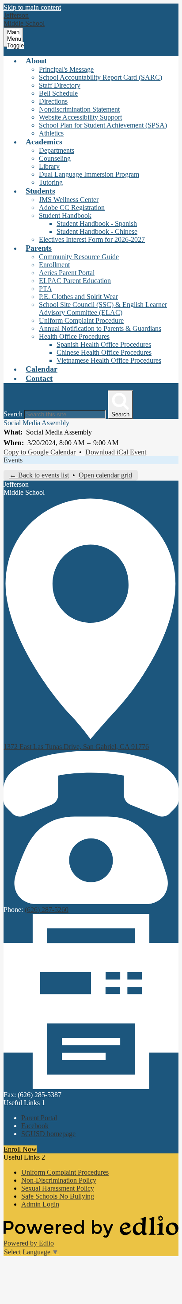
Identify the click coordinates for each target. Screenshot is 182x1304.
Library (49, 166)
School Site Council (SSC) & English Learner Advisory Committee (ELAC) (103, 308)
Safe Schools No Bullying (57, 1196)
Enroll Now (20, 1149)
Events (13, 460)
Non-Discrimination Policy (58, 1180)
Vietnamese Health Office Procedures (109, 360)
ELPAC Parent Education (75, 280)
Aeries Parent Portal (67, 272)
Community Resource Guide (79, 256)
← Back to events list (39, 475)
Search (13, 414)
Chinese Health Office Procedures (104, 352)
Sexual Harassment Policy (57, 1188)
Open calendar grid (105, 475)
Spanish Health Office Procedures (104, 344)
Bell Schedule (58, 93)
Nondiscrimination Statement (79, 109)
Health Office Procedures (74, 336)
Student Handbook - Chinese (97, 231)
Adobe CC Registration (72, 207)
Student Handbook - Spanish (97, 223)
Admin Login (40, 1204)
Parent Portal (39, 1118)
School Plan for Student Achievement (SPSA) (103, 125)
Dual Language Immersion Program (89, 174)
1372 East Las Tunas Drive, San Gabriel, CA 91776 (76, 746)
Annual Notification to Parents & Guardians (100, 328)
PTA (45, 288)
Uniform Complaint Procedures (65, 1172)
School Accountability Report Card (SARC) (100, 77)
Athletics (51, 133)
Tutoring (51, 182)
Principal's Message (66, 69)
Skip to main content (32, 7)
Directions (53, 101)
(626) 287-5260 (46, 909)
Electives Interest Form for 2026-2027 (92, 239)
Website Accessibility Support (80, 117)
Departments (56, 150)
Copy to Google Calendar (40, 452)
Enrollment (54, 264)
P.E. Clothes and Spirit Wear (78, 296)
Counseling (55, 158)
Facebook (35, 1125)
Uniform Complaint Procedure (81, 320)
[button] (36, 60)
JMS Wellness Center (69, 199)
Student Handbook (65, 215)
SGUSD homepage (48, 1133)
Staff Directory (59, 85)
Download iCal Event (115, 452)
